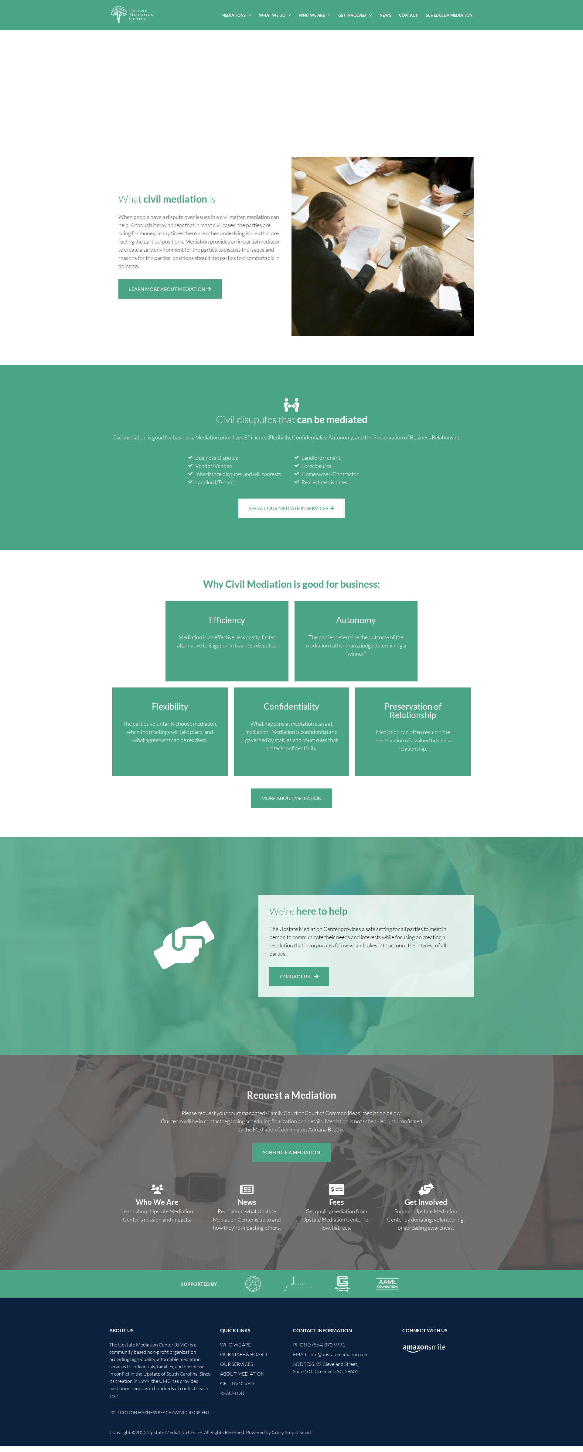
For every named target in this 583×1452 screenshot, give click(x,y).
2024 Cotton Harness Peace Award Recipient (159, 1412)
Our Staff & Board (243, 1354)
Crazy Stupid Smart (292, 1432)
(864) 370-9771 (328, 1345)
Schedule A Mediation (449, 15)
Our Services (236, 1364)
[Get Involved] (426, 1189)
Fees (336, 1202)
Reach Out (233, 1393)
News (385, 15)
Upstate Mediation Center (174, 1432)
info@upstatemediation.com (339, 1354)
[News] (247, 1189)
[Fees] (336, 1189)
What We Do (272, 15)
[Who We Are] (157, 1189)
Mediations (233, 15)
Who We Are (312, 15)
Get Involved (352, 15)
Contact (408, 15)
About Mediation (242, 1374)
